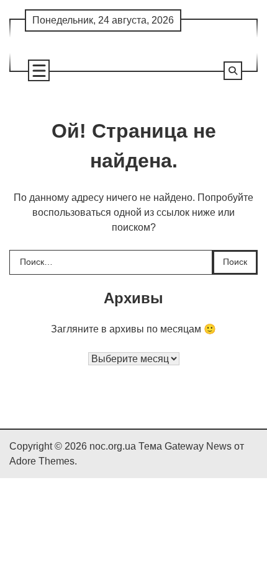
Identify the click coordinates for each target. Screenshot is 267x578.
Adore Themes (42, 461)
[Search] (233, 70)
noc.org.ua (112, 446)
